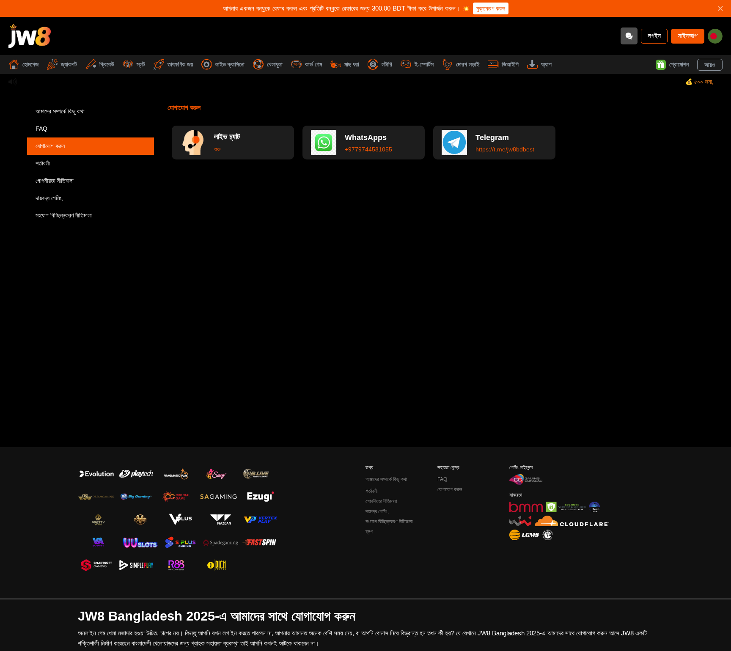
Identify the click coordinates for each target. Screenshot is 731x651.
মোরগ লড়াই (467, 64)
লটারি (387, 64)
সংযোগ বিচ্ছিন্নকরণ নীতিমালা (64, 215)
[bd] (715, 36)
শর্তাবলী (43, 163)
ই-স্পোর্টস (424, 64)
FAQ (41, 128)
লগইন (654, 35)
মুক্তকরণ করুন (490, 8)
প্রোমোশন (679, 64)
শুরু (217, 149)
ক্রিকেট (106, 64)
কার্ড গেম (313, 64)
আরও (709, 64)
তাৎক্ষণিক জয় (180, 64)
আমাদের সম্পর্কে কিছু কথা (60, 111)
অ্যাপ (546, 64)
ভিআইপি (510, 64)
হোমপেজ (30, 64)
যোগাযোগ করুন (50, 146)
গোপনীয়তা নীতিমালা (55, 180)
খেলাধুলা (275, 64)
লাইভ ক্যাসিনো (230, 64)
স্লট (141, 64)
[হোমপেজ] (29, 36)
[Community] (629, 35)
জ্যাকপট (69, 64)
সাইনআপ (688, 35)
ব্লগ (369, 532)
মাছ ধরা (351, 64)
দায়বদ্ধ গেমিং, (49, 198)
